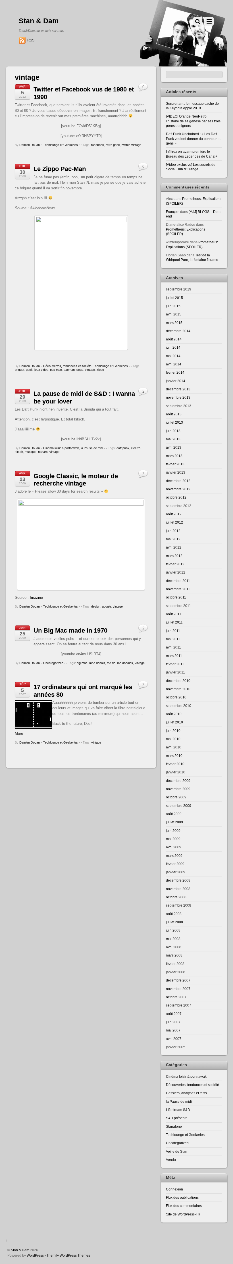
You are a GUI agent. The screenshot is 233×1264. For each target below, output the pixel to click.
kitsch (19, 451)
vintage (136, 145)
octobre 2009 (176, 797)
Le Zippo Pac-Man (60, 168)
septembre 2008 (178, 905)
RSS (30, 40)
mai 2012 (173, 539)
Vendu (171, 1160)
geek (29, 369)
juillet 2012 (174, 522)
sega (79, 369)
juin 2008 (173, 930)
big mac (82, 663)
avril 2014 (173, 364)
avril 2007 (173, 1039)
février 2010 (175, 764)
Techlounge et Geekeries (60, 145)
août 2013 (174, 414)
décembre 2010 (178, 681)
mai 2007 (173, 1030)
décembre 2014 (178, 331)
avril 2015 (173, 314)
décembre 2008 (178, 880)
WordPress (35, 1255)
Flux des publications (182, 1197)
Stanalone (174, 1126)
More (19, 733)
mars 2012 (174, 556)
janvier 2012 (175, 572)
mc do (111, 663)
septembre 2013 (178, 406)
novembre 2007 (178, 989)
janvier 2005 (175, 1047)
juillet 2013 (174, 422)
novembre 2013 (178, 397)
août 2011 (173, 614)
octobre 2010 (176, 697)
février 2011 (175, 664)
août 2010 (174, 714)
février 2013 (175, 464)
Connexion (174, 1189)
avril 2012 (173, 547)
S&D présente (177, 1118)
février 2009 (175, 864)
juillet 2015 (174, 298)
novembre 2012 (178, 489)
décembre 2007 (178, 980)
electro (135, 448)
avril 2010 (173, 747)
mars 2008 (174, 955)
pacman (69, 369)
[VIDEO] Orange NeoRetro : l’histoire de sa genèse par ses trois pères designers (193, 120)
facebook (97, 145)
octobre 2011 (176, 597)
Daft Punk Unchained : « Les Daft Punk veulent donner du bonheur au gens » (194, 138)
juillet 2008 (174, 922)
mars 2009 (174, 855)
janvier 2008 (175, 972)
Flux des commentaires (184, 1206)
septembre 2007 (178, 1005)
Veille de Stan (176, 1151)
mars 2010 (174, 755)
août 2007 (174, 1014)
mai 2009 (173, 839)
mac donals (97, 663)
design (95, 606)
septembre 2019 (178, 289)
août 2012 (174, 514)
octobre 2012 (176, 497)
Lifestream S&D (178, 1110)
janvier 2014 (175, 381)
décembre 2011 (178, 581)
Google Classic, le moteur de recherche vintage (76, 479)
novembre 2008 (178, 889)
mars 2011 (174, 656)
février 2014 (175, 372)
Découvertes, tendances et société (67, 366)
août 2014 (174, 339)
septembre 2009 (178, 805)
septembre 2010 (178, 706)
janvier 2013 (175, 472)
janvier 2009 (175, 872)
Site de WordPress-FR (183, 1214)
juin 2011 (173, 631)
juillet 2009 (174, 822)
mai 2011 (173, 639)
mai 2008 (173, 939)
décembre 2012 (178, 481)
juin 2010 (173, 731)
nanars (43, 451)
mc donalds (125, 663)
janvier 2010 (175, 772)
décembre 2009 (178, 780)
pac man (56, 369)
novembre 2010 (178, 689)
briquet (19, 369)
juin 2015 (173, 306)
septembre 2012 (178, 506)
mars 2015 (174, 323)
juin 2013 (173, 431)
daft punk (122, 448)
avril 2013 (173, 447)
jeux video (41, 369)
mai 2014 (173, 356)
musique (30, 451)
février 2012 (175, 564)
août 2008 (174, 914)
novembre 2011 (178, 589)
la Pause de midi (92, 448)
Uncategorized (53, 663)
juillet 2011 (174, 622)
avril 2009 (173, 847)
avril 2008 (173, 947)
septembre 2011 (178, 606)
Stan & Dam (20, 1250)
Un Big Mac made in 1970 (70, 630)
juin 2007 (173, 1022)
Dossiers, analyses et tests (186, 1093)
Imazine (36, 597)
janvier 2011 (175, 672)
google (106, 606)
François (172, 212)
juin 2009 (173, 830)
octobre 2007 (176, 997)
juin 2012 (173, 531)
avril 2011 (173, 647)
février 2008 (175, 964)
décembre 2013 (178, 389)
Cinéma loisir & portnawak (61, 448)
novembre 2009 (178, 789)
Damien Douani (29, 145)
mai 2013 (173, 439)
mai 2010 (173, 739)
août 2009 (174, 814)
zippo (100, 369)
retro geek (113, 145)
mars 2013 (174, 456)
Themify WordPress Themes (68, 1255)
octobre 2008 (176, 897)
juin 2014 (173, 347)
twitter (126, 145)
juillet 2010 (174, 722)
